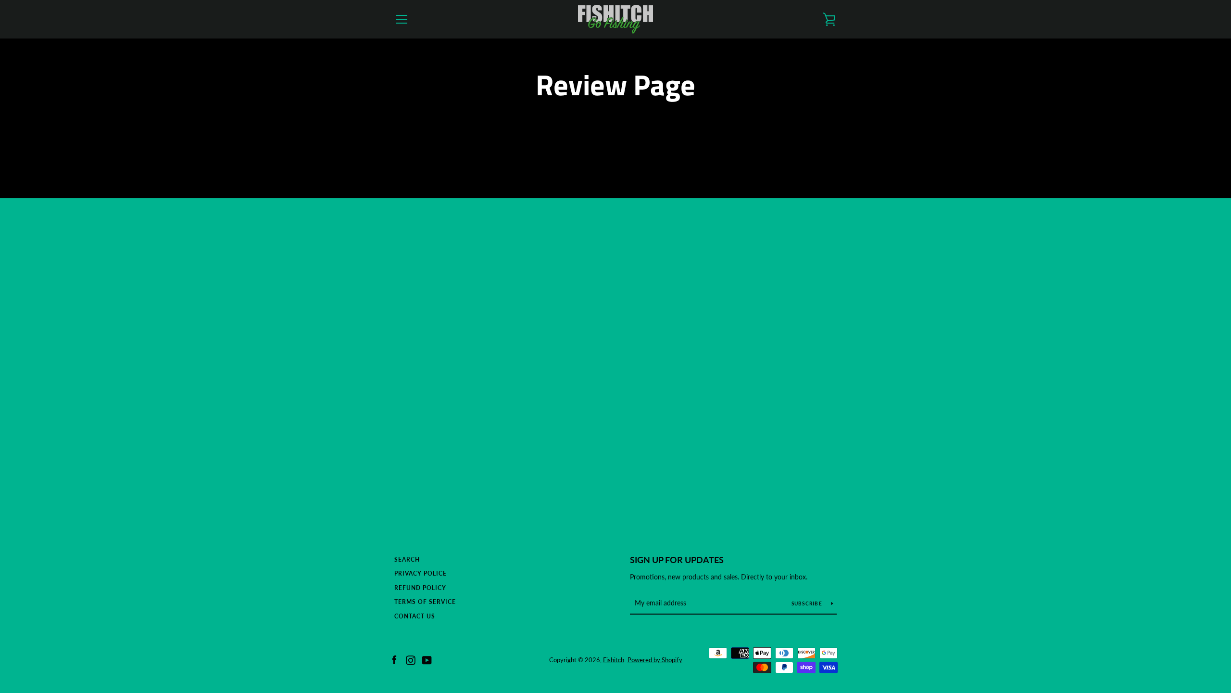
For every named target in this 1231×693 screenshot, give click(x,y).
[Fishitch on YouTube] (427, 659)
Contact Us (414, 616)
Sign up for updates (677, 559)
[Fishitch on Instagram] (410, 659)
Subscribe (807, 603)
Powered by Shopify (655, 660)
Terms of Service (425, 601)
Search (407, 559)
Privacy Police (420, 573)
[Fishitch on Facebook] (394, 659)
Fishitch (613, 660)
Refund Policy (420, 587)
